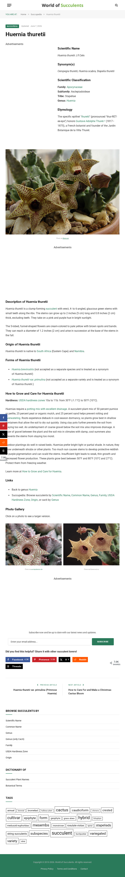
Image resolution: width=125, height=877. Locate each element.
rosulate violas (75, 825)
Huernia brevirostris (23, 369)
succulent (51, 308)
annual (10, 810)
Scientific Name (61, 495)
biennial (21, 811)
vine (23, 841)
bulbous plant (46, 811)
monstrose (58, 825)
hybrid (84, 817)
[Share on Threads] (3, 450)
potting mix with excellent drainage (47, 409)
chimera (95, 811)
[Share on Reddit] (3, 442)
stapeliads (103, 825)
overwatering (13, 418)
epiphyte (30, 818)
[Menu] (9, 5)
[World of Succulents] (62, 5)
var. (28, 379)
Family (103, 495)
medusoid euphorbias (18, 825)
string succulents (17, 833)
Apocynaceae (74, 87)
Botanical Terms (14, 785)
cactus (62, 810)
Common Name (80, 495)
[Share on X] (3, 434)
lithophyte (97, 818)
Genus (94, 495)
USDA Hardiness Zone (17, 751)
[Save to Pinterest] (3, 426)
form (43, 818)
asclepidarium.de (36, 569)
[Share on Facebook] (3, 417)
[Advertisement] (30, 95)
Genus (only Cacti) (15, 739)
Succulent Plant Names (17, 779)
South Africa (44, 351)
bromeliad (33, 810)
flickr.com (66, 238)
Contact (84, 869)
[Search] (116, 5)
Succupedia (12, 26)
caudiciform (80, 810)
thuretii (85, 116)
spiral (90, 826)
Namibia (79, 351)
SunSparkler (81, 834)
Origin (34, 499)
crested (107, 810)
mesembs (41, 825)
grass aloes (69, 818)
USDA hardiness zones (32, 400)
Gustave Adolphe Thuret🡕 (90, 121)
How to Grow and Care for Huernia (41, 471)
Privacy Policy (47, 869)
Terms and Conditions (67, 869)
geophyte (55, 818)
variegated (98, 833)
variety (12, 841)
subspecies (39, 833)
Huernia (71, 100)
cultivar (13, 818)
